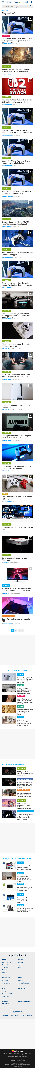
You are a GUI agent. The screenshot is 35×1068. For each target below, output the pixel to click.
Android (20, 962)
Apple (20, 965)
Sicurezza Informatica (6, 1003)
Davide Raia (6, 562)
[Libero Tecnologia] (17, 1011)
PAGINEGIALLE (16, 1053)
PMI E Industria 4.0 (24, 1001)
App (19, 967)
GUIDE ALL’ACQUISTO (8, 616)
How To (20, 980)
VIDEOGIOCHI (6, 66)
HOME (3, 10)
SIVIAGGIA (29, 1055)
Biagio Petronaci (7, 43)
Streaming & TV (7, 994)
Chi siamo (7, 1059)
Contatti (29, 1015)
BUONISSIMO (18, 1056)
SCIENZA (20, 685)
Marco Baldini (7, 74)
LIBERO (5, 1053)
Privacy (20, 1059)
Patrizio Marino (7, 349)
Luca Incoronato (7, 104)
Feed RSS (5, 1015)
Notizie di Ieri (6, 965)
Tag (23, 1015)
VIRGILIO (10, 1053)
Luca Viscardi (7, 501)
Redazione (22, 988)
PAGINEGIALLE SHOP (26, 1053)
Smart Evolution (7, 983)
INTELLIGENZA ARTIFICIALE (25, 811)
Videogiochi (5, 996)
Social (4, 991)
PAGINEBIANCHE (12, 1055)
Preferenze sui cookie (15, 1060)
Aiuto (23, 1060)
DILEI (25, 1055)
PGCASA (5, 1055)
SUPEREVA (24, 1056)
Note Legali (14, 1059)
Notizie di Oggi (6, 962)
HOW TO (5, 494)
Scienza (4, 969)
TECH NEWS (6, 585)
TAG (7, 10)
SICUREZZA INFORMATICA (25, 779)
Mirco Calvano (7, 532)
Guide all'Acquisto (23, 983)
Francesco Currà (7, 623)
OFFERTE (20, 674)
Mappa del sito (15, 1015)
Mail (26, 5)
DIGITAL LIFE (6, 35)
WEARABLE (21, 695)
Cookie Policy (27, 1059)
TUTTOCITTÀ (20, 1055)
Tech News (5, 967)
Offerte (4, 972)
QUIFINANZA (11, 1056)
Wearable (5, 980)
